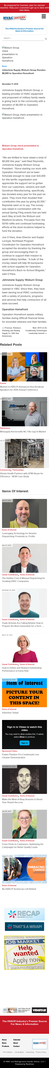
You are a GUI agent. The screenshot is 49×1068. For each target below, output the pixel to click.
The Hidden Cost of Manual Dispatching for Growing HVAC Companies (23, 579)
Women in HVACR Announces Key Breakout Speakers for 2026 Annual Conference (22, 388)
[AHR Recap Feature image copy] (24, 919)
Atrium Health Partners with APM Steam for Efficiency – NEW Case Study (21, 475)
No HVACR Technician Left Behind (19, 889)
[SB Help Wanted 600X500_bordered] (24, 952)
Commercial (5, 470)
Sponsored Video (9, 751)
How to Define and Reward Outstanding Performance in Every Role (21, 669)
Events (3, 383)
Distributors (5, 428)
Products (5, 1046)
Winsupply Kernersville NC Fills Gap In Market (23, 431)
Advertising (30, 1052)
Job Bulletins (19, 1052)
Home (4, 1040)
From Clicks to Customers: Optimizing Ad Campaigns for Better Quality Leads (22, 845)
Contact (16, 1046)
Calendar (16, 1040)
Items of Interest (9, 530)
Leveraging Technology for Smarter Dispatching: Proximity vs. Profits (19, 535)
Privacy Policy (41, 1052)
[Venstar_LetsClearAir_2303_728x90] (24, 1010)
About (15, 1043)
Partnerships (18, 470)
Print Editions (8, 1052)
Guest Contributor (10, 575)
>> (36, 330)
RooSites (30, 1064)
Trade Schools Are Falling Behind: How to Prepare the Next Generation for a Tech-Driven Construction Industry (22, 625)
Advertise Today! (10, 712)
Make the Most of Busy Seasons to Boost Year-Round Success (22, 801)
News (4, 66)
